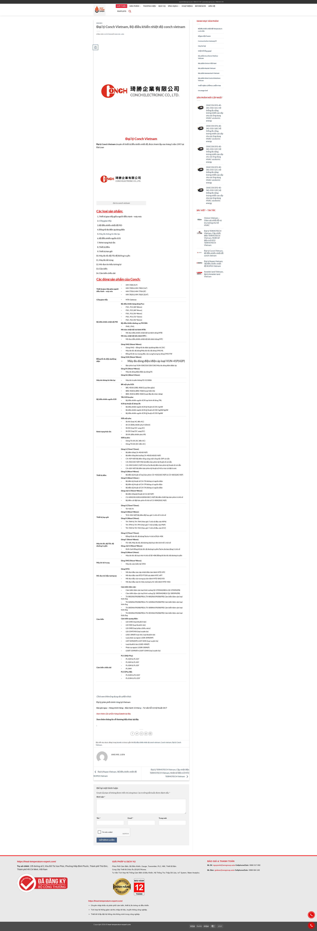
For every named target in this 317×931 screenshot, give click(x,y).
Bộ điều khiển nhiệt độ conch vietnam (147, 742)
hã (117, 702)
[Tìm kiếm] (129, 11)
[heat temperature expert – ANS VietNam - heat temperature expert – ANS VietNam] (102, 10)
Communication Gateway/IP (207, 41)
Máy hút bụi (202, 46)
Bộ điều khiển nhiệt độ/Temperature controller (210, 30)
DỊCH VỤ (162, 6)
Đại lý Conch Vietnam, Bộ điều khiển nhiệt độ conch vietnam (213, 253)
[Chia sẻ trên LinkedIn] (150, 734)
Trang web (163, 818)
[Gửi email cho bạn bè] (141, 734)
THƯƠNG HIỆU (149, 6)
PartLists (121, 11)
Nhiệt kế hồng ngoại (204, 51)
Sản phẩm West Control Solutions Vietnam (209, 79)
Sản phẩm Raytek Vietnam (206, 68)
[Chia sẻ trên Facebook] (132, 734)
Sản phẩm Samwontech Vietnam (208, 73)
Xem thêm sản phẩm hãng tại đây (113, 713)
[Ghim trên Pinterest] (146, 734)
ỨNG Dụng (173, 6)
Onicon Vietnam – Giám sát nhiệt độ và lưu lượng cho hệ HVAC (213, 221)
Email (130, 818)
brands (99, 23)
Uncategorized (203, 90)
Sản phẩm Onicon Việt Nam (207, 63)
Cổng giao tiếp (105, 221)
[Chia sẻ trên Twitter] (137, 734)
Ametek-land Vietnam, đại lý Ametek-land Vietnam (213, 273)
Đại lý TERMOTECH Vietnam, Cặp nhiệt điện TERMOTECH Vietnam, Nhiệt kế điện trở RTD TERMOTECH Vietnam (169, 773)
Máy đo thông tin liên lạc (109, 234)
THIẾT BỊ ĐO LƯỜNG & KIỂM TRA (209, 86)
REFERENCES (200, 6)
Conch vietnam (166, 742)
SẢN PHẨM (134, 6)
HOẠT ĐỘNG (187, 6)
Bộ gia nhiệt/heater (204, 36)
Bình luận (101, 797)
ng (140, 708)
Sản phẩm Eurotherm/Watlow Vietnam (208, 57)
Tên (98, 818)
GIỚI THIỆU (121, 6)
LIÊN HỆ (211, 6)
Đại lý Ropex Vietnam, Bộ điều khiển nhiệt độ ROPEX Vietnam (213, 263)
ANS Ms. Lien (119, 34)
